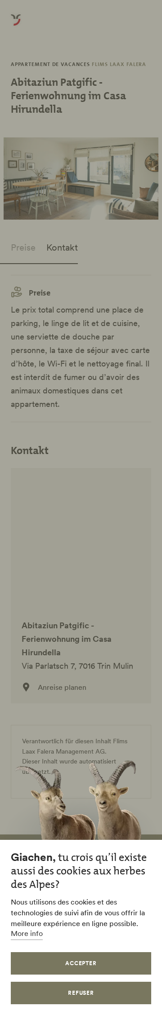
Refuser (81, 992)
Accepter (81, 963)
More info (27, 933)
